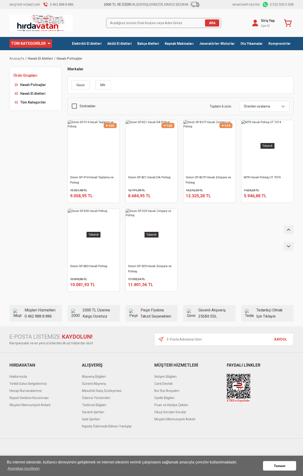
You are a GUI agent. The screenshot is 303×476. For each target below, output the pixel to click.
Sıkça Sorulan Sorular (170, 412)
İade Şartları (91, 419)
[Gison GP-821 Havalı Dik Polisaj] (152, 146)
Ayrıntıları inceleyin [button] (24, 469)
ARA (212, 23)
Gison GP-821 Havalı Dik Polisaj (149, 177)
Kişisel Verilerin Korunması (29, 398)
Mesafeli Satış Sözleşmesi (101, 391)
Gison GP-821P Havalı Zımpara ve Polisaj (208, 179)
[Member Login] (255, 23)
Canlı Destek (163, 384)
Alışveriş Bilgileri (94, 376)
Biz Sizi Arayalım (166, 391)
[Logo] (41, 23)
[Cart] (289, 23)
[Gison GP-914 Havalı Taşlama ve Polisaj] (94, 146)
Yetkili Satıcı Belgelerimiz (28, 384)
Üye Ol (265, 25)
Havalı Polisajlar (69, 58)
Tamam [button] (279, 466)
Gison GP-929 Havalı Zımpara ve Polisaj (149, 268)
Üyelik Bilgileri (164, 398)
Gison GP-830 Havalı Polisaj (88, 266)
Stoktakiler (88, 106)
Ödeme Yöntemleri (96, 398)
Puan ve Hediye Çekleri (171, 405)
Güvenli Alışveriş (94, 384)
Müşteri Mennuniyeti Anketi (29, 405)
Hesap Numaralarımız (25, 391)
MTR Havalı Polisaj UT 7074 (262, 177)
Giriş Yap (268, 20)
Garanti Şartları (93, 412)
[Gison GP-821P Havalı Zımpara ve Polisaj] (209, 146)
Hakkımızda (18, 376)
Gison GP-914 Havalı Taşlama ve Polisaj (91, 179)
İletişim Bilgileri (165, 376)
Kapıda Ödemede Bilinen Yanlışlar (107, 426)
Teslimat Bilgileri (94, 405)
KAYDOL (280, 339)
